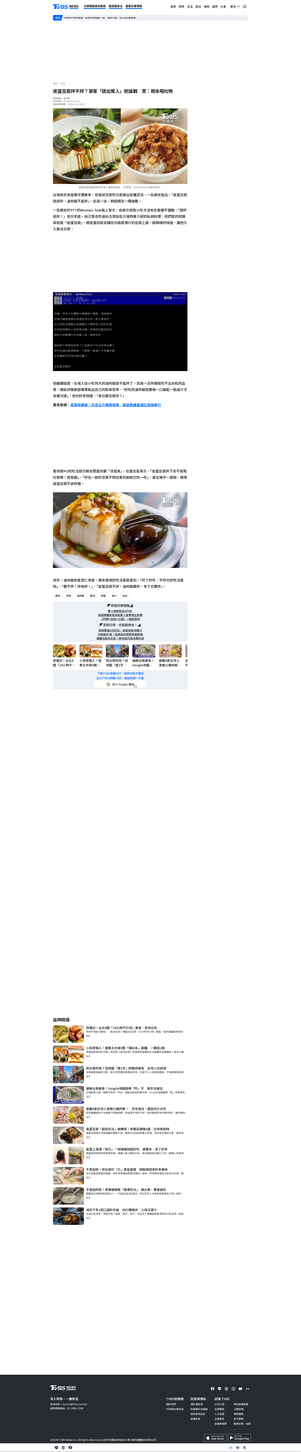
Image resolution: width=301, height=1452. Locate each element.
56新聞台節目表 (175, 1409)
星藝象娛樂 (221, 1423)
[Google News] (247, 1388)
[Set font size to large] (244, 1447)
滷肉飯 (80, 595)
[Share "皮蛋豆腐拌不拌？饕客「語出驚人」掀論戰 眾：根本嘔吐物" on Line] (56, 1447)
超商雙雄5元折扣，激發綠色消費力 (120, 630)
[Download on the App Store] (215, 1438)
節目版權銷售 (241, 1404)
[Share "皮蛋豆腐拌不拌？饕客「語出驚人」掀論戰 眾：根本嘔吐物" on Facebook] (70, 1447)
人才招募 (219, 1414)
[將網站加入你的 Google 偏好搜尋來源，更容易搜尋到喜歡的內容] (120, 684)
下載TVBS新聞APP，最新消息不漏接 (120, 673)
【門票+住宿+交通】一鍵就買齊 (120, 619)
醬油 (92, 595)
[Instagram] (233, 1388)
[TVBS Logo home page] (66, 6)
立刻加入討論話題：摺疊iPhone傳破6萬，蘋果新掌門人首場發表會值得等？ (104, 18)
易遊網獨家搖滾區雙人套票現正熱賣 (120, 615)
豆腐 (68, 595)
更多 (233, 6)
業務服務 (239, 1414)
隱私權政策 (197, 1404)
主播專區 (219, 1418)
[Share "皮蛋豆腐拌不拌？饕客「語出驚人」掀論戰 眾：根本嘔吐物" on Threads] (63, 1447)
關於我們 (171, 1404)
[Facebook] (212, 1388)
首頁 (173, 6)
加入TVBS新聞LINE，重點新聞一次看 (120, 678)
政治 (198, 6)
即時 (181, 6)
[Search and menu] (244, 6)
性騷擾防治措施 (199, 1409)
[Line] (219, 1388)
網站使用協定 (198, 1414)
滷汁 (114, 595)
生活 (190, 6)
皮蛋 (103, 595)
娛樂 (206, 6)
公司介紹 (219, 1404)
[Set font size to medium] (237, 1447)
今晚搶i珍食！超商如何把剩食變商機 (120, 634)
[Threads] (226, 1388)
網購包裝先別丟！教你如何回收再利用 (120, 638)
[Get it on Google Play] (239, 1438)
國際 (215, 6)
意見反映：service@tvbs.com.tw (68, 1404)
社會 (223, 6)
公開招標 (239, 1409)
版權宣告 (195, 1418)
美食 (57, 595)
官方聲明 (239, 1418)
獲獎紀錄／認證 (242, 1423)
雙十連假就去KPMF (120, 611)
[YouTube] (240, 1388)
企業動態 (219, 1409)
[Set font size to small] (230, 1447)
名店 (124, 595)
